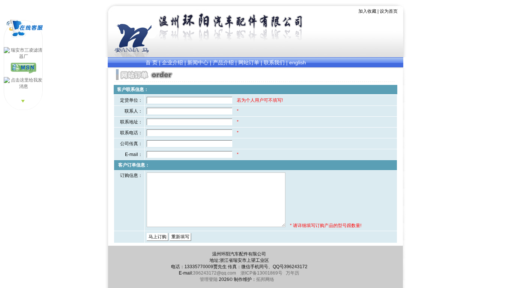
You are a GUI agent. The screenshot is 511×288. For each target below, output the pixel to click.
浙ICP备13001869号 (261, 273)
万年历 (292, 273)
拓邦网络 (265, 279)
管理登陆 (209, 279)
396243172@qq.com (215, 273)
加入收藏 (367, 11)
